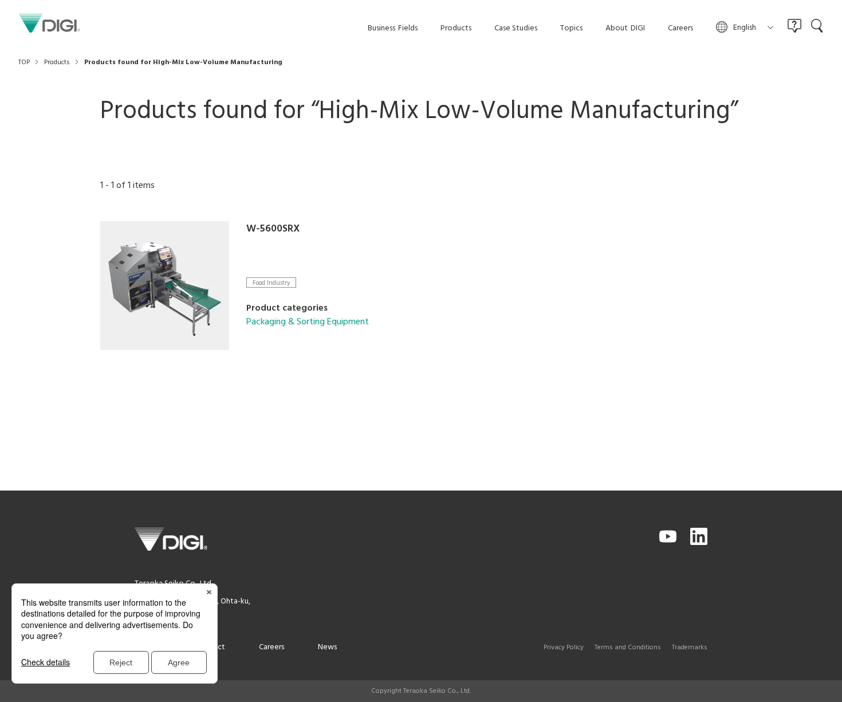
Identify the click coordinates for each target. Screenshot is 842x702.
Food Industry (271, 283)
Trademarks (689, 647)
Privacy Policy (564, 647)
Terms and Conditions (628, 647)
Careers (271, 647)
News (327, 647)
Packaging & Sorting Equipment (307, 322)
